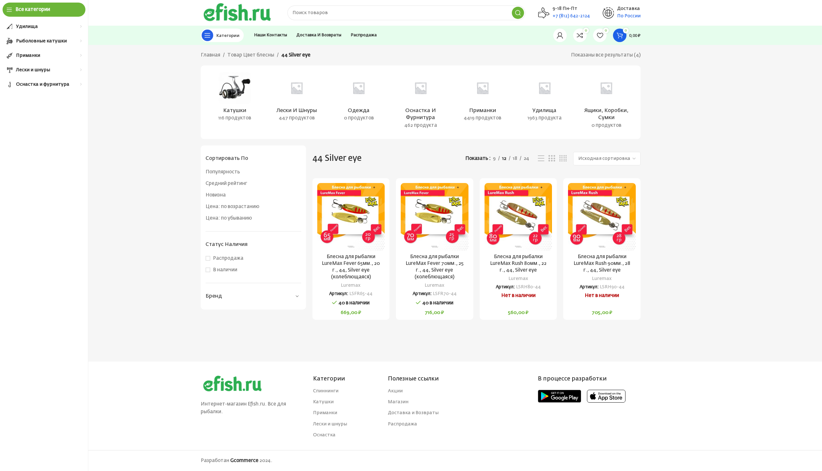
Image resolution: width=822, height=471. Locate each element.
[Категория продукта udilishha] (544, 98)
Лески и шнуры (330, 424)
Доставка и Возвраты (413, 413)
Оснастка (324, 435)
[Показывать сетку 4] (563, 158)
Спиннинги (325, 391)
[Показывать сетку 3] (551, 158)
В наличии (225, 269)
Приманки (325, 413)
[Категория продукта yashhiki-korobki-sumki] (606, 102)
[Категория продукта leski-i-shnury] (297, 98)
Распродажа (228, 258)
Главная (210, 55)
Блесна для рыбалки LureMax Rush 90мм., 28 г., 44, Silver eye (601, 263)
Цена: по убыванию (229, 218)
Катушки (323, 402)
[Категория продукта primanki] (482, 98)
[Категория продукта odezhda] (359, 98)
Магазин (398, 402)
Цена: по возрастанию (232, 206)
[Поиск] (518, 13)
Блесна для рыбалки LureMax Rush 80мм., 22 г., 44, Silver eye (518, 263)
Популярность (223, 172)
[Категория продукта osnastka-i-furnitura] (421, 102)
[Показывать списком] (541, 158)
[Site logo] (238, 12)
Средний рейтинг (226, 183)
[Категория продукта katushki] (235, 98)
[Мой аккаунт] (560, 35)
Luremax (351, 285)
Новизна (216, 195)
